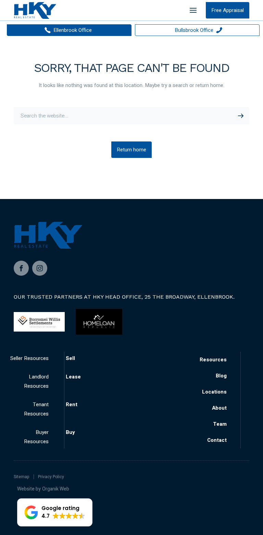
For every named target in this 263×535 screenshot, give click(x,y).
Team (220, 424)
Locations (214, 392)
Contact (217, 440)
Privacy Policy (51, 477)
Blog (221, 376)
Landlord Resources (36, 381)
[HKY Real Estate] (35, 10)
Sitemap (21, 477)
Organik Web (55, 489)
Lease (73, 377)
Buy (70, 432)
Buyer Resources (36, 436)
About (219, 408)
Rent (71, 404)
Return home (131, 149)
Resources (213, 359)
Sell (70, 358)
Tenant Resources (36, 409)
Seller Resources (29, 358)
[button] (54, 512)
